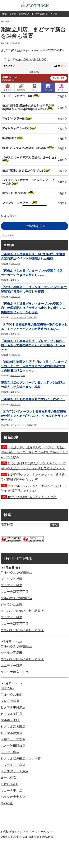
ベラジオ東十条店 (13, 796)
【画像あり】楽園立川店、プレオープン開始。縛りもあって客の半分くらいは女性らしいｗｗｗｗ (33, 345)
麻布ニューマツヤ (13, 739)
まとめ (13, 14)
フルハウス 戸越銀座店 (16, 572)
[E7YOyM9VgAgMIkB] (34, 206)
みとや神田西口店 (13, 745)
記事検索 (7, 524)
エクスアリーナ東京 (14, 771)
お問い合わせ (10, 831)
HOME (4, 14)
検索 (54, 524)
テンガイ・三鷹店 (13, 765)
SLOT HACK (37, 5)
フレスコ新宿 (10, 701)
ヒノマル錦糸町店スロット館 (21, 758)
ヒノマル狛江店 (11, 713)
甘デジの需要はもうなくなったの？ (29, 497)
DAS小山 (7, 803)
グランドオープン (18, 317)
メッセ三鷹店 (10, 752)
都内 (23, 375)
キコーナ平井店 (11, 790)
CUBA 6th (7, 688)
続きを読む (8, 216)
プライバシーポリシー (37, 831)
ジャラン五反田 (11, 579)
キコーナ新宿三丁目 (14, 591)
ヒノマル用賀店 (11, 733)
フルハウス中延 (11, 694)
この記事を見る (34, 226)
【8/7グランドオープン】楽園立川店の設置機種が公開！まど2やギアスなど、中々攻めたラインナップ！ (34, 416)
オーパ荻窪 (8, 777)
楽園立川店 (15, 43)
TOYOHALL (9, 784)
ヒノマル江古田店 (13, 726)
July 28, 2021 (39, 59)
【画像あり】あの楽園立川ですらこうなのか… (33, 399)
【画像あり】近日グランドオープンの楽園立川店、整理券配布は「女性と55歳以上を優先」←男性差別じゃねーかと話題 (33, 308)
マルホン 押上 (10, 720)
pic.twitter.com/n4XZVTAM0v (45, 50)
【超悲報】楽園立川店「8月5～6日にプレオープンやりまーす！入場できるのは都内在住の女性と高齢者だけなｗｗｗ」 (34, 366)
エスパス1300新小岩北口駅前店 (22, 611)
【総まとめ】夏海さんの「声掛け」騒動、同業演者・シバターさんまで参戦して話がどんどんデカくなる (34, 452)
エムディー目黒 (11, 585)
